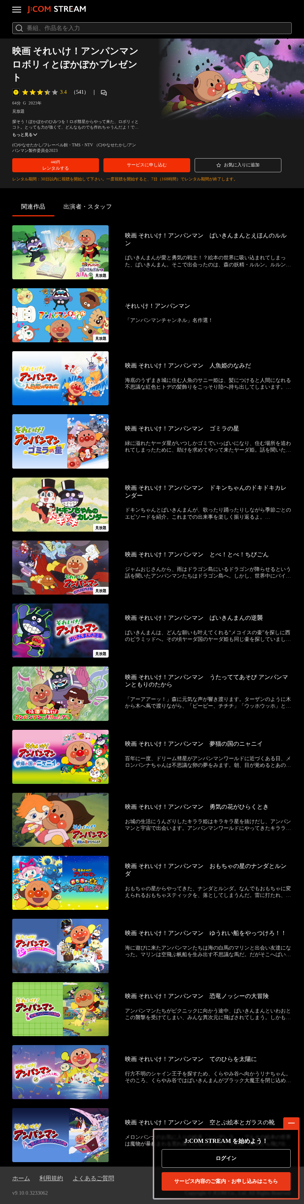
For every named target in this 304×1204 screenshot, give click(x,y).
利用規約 (51, 1178)
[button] (55, 165)
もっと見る (22, 135)
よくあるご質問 (93, 1178)
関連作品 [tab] (33, 206)
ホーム (21, 1178)
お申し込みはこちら (226, 1181)
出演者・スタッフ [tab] (87, 206)
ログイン (226, 1158)
